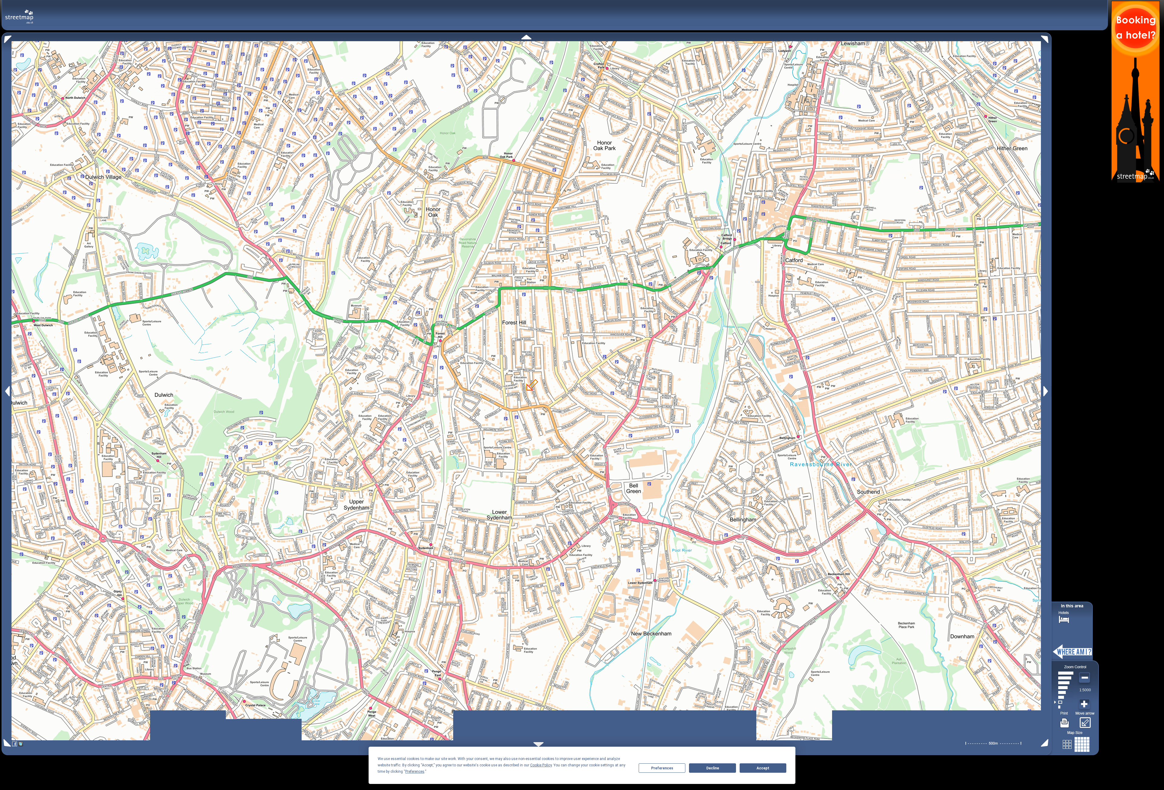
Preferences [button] (414, 771)
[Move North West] (7, 37)
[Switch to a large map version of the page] (1076, 743)
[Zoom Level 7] (1063, 677)
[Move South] (538, 744)
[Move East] (1047, 391)
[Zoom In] (1085, 704)
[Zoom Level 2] (1063, 702)
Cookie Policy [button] (541, 765)
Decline (712, 768)
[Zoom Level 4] (1063, 692)
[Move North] (526, 37)
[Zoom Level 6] (1063, 682)
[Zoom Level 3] (1063, 697)
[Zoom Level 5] (1063, 687)
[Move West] (7, 391)
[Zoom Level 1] (1063, 707)
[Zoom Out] (1085, 677)
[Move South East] (1046, 743)
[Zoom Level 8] (1063, 673)
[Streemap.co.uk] (19, 13)
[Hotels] (1064, 618)
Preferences (662, 768)
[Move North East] (1046, 37)
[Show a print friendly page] (1065, 720)
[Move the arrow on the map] (1085, 720)
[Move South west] (6, 743)
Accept (763, 768)
